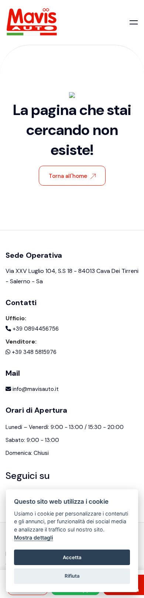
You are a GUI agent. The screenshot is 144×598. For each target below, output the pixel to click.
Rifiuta (72, 576)
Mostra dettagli (33, 537)
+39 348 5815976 (33, 352)
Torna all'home (68, 176)
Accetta (72, 557)
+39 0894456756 (35, 328)
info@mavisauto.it (35, 389)
